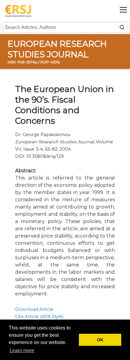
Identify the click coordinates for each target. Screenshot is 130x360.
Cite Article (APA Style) (39, 316)
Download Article (34, 309)
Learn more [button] (22, 350)
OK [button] (100, 339)
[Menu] (123, 10)
